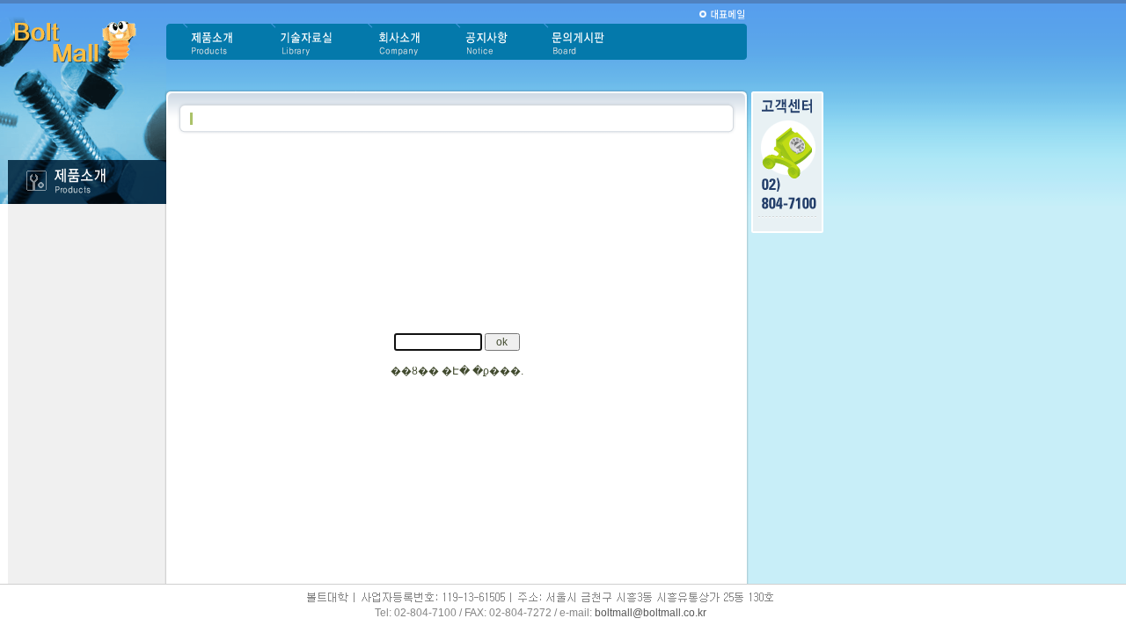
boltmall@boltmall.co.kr (650, 613)
